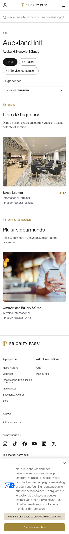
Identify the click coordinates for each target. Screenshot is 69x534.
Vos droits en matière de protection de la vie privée (34, 516)
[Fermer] (65, 463)
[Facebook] (24, 444)
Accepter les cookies (34, 527)
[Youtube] (34, 444)
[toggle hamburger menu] (64, 5)
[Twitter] (54, 444)
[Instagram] (5, 444)
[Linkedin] (44, 444)
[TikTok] (15, 444)
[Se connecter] (5, 5)
